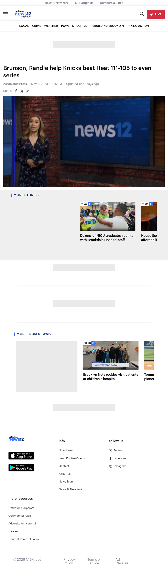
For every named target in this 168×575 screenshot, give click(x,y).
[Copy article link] (27, 91)
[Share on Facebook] (16, 91)
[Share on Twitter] (21, 91)
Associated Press (15, 84)
